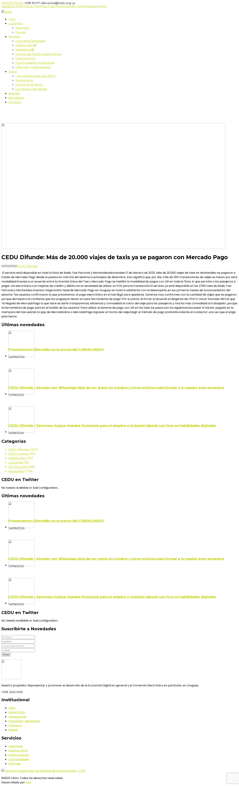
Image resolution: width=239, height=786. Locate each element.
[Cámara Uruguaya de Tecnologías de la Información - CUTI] (43, 771)
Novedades (16, 471)
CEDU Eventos (18, 453)
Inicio (4, 121)
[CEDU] (6, 12)
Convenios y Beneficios (24, 721)
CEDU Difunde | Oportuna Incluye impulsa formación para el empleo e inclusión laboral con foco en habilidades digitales (112, 425)
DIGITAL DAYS (18, 467)
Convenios (15, 462)
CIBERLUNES (17, 458)
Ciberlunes (15, 746)
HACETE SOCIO (12, 3)
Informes (14, 764)
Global (12, 730)
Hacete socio (17, 717)
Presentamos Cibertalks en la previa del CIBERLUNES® (56, 349)
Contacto (15, 725)
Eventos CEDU (18, 751)
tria (28, 782)
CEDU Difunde (27, 266)
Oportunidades (18, 759)
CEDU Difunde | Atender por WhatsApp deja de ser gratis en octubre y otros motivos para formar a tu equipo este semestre (116, 388)
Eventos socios (18, 755)
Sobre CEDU (16, 712)
